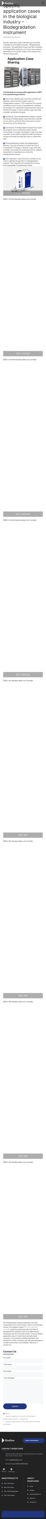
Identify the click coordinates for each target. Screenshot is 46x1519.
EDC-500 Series (9, 1487)
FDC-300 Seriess (9, 1495)
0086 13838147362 (22, 1464)
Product (32, 1490)
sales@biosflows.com (15, 1460)
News (8, 1413)
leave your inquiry (32, 1440)
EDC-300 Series (9, 1483)
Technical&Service (35, 1494)
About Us (32, 1498)
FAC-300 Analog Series (11, 1491)
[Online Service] (15, 1514)
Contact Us (33, 1502)
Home (31, 1486)
